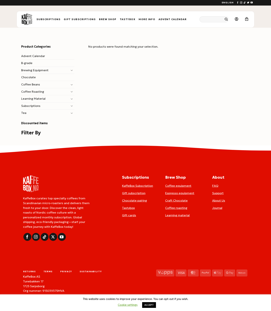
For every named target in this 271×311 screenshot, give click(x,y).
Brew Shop (108, 19)
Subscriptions (49, 19)
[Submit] (226, 19)
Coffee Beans (30, 84)
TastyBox (127, 19)
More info (147, 19)
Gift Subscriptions (80, 19)
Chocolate (28, 77)
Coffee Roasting (32, 91)
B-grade (26, 63)
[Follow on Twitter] (248, 2)
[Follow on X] (53, 237)
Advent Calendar (173, 19)
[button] (236, 19)
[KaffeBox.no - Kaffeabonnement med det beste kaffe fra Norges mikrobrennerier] (26, 19)
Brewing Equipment (34, 70)
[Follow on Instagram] (241, 2)
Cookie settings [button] (128, 305)
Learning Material (33, 98)
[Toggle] (72, 70)
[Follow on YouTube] (252, 2)
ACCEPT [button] (149, 305)
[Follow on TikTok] (245, 2)
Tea (23, 113)
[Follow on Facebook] (238, 2)
